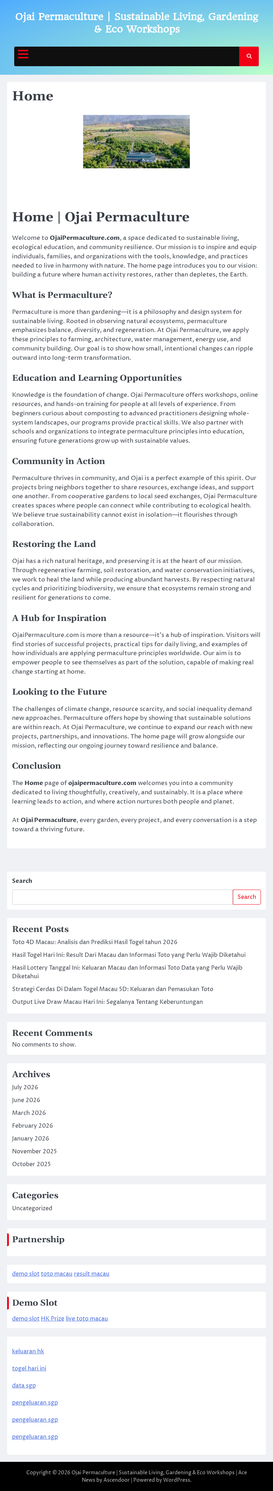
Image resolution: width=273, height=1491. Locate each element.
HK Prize (52, 1319)
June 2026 (26, 1100)
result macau (91, 1274)
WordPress (176, 1480)
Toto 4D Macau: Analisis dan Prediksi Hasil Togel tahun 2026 (94, 942)
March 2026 (29, 1113)
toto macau (57, 1274)
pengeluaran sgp (35, 1403)
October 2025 (31, 1164)
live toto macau (87, 1319)
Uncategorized (32, 1208)
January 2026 (30, 1139)
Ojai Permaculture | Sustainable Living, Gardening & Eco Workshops (153, 1472)
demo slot (25, 1274)
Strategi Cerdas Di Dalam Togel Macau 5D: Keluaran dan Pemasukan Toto (112, 989)
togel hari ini (29, 1369)
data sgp (24, 1386)
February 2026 (32, 1126)
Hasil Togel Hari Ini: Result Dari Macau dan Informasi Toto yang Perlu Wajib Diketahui (129, 955)
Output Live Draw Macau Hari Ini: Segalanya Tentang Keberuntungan (107, 1002)
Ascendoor (116, 1480)
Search (22, 881)
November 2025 (34, 1151)
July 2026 (25, 1087)
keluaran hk (28, 1351)
